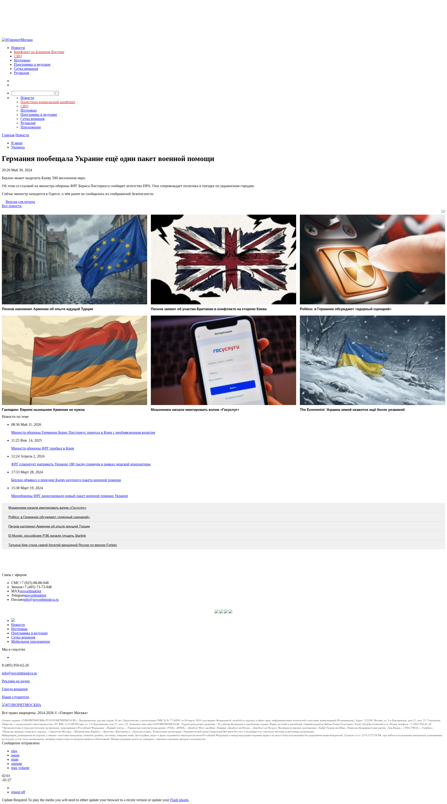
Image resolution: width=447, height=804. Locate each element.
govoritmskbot (30, 591)
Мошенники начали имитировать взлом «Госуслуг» (47, 507)
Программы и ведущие (32, 64)
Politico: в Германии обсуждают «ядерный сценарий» (49, 517)
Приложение (30, 127)
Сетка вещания (26, 69)
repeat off (18, 792)
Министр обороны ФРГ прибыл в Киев (42, 448)
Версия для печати (20, 202)
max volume (20, 768)
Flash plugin (179, 800)
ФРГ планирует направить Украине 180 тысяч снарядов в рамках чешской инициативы (81, 464)
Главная (8, 135)
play (14, 751)
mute (14, 759)
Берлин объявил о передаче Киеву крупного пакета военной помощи (66, 480)
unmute (16, 764)
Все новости (12, 206)
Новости (18, 48)
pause (15, 755)
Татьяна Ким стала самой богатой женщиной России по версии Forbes (62, 545)
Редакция (21, 73)
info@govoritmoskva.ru (41, 599)
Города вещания (14, 689)
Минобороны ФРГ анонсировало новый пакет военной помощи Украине (69, 496)
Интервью (22, 60)
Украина (18, 147)
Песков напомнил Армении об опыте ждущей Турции (49, 526)
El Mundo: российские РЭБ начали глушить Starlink (47, 535)
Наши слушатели (15, 697)
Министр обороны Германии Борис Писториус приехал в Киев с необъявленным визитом (83, 432)
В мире (17, 143)
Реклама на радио (16, 681)
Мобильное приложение (30, 641)
